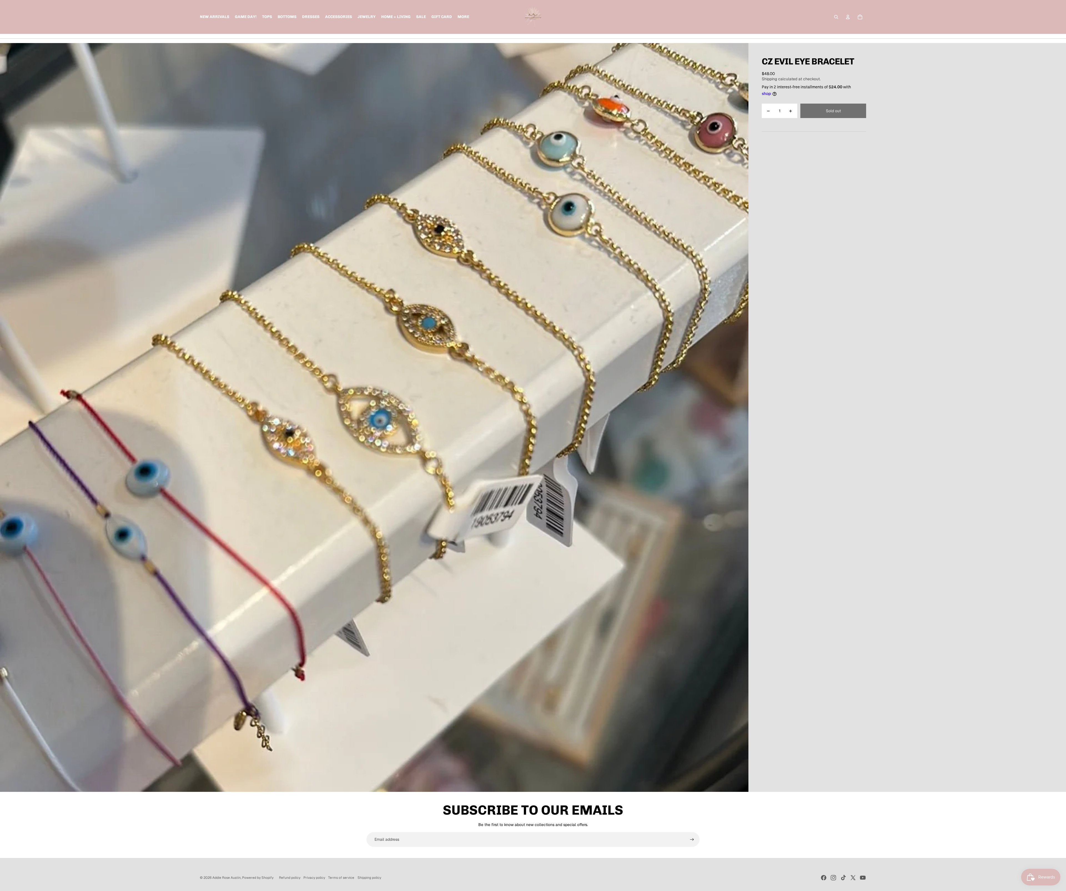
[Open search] (836, 17)
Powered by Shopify (257, 877)
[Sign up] (692, 840)
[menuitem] (463, 17)
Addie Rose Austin (226, 877)
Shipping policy (369, 877)
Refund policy (289, 877)
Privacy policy (314, 877)
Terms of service (341, 877)
